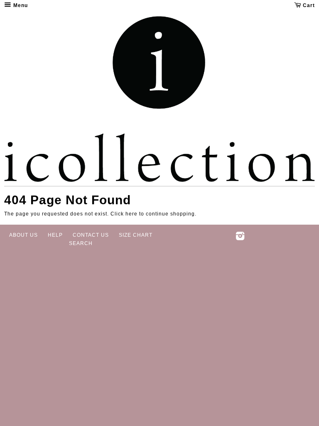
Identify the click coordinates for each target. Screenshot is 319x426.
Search (81, 243)
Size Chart (135, 235)
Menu (20, 5)
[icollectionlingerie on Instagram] (240, 238)
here (131, 214)
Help (55, 235)
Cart (308, 5)
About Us (23, 235)
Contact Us (91, 235)
